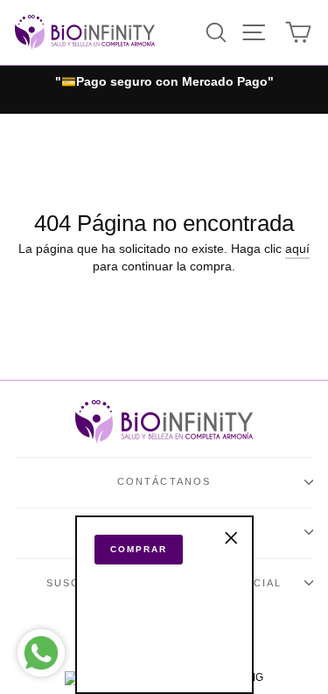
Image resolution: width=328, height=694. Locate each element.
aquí (297, 249)
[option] (164, 82)
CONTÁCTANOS (164, 481)
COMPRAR (138, 549)
